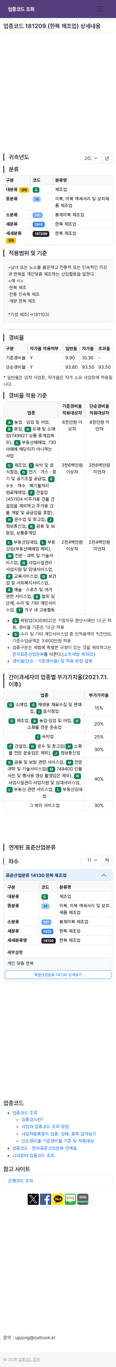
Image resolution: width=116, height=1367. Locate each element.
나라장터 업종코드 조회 (33, 1155)
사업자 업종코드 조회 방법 (45, 1126)
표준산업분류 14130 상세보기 (58, 974)
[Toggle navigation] (100, 9)
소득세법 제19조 (79, 654)
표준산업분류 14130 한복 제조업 (36, 875)
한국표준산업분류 (28, 654)
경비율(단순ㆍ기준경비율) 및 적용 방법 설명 (52, 661)
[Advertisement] (58, 93)
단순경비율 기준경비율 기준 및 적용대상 (57, 1141)
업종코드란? (32, 1119)
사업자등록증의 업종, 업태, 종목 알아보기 (58, 1134)
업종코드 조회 (21, 9)
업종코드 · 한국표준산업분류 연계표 (44, 1148)
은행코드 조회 (20, 1181)
